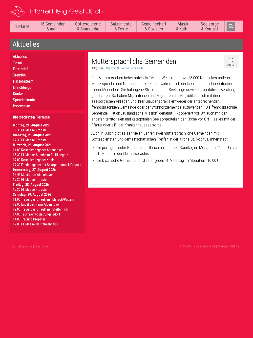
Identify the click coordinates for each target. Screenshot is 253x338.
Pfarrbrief (20, 69)
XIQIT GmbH (236, 246)
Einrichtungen (23, 87)
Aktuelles (20, 56)
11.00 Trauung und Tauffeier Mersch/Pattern (43, 199)
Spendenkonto (24, 99)
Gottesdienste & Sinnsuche (88, 26)
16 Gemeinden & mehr (52, 26)
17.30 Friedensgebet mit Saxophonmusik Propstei (47, 165)
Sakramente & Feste (121, 26)
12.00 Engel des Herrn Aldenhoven (37, 204)
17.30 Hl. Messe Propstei (30, 140)
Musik (183, 26)
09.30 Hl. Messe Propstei (30, 130)
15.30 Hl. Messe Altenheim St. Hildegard (40, 155)
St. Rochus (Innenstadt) (130, 68)
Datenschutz (41, 246)
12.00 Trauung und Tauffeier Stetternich (40, 209)
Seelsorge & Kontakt (210, 26)
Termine (19, 62)
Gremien (19, 75)
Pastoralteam (23, 81)
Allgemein (110, 68)
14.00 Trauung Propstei (29, 219)
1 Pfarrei (22, 26)
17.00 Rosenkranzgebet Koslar (34, 160)
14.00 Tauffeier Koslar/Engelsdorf (36, 214)
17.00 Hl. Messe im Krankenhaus (35, 224)
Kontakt (19, 93)
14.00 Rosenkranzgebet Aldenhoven (38, 150)
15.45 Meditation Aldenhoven (33, 175)
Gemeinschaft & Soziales (153, 26)
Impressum (21, 106)
